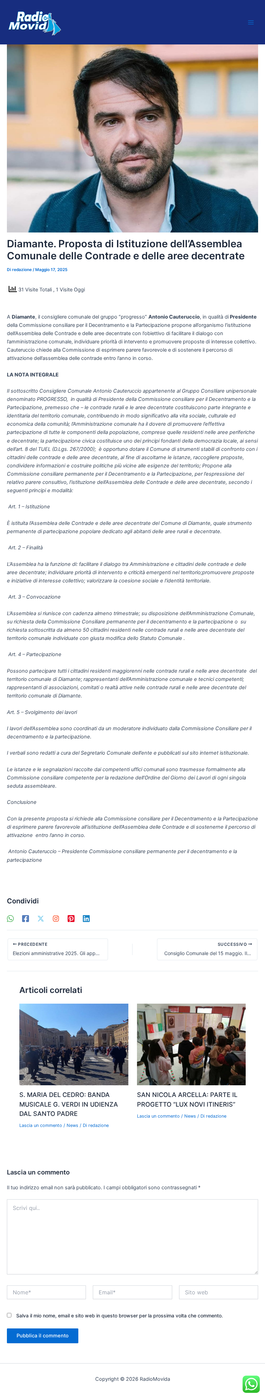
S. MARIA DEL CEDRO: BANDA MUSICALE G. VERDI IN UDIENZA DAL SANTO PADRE (68, 1104)
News (72, 1125)
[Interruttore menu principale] (251, 22)
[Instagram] (55, 918)
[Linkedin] (86, 918)
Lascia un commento (40, 1125)
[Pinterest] (71, 918)
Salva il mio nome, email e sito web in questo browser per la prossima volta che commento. (119, 1315)
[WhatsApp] (10, 918)
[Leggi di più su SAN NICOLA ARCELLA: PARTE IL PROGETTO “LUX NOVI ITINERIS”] (191, 1044)
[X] (40, 918)
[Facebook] (25, 918)
